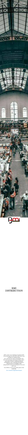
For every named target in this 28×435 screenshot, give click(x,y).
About (7, 2)
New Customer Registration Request (14, 370)
